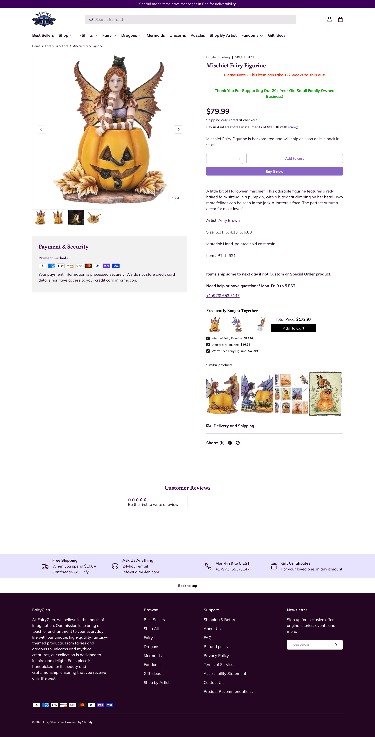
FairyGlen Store (53, 722)
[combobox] (190, 19)
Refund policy (216, 646)
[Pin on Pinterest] (238, 443)
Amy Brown (229, 220)
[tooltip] (223, 393)
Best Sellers (43, 35)
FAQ (208, 637)
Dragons (129, 35)
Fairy (107, 35)
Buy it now (274, 171)
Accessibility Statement (225, 673)
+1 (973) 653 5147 (223, 295)
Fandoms (249, 35)
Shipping (213, 120)
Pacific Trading (218, 57)
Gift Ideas (277, 35)
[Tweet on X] (222, 443)
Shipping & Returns (221, 619)
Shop (63, 35)
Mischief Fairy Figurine (87, 46)
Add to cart (294, 158)
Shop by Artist (157, 682)
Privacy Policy (216, 655)
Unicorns (178, 35)
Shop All (151, 628)
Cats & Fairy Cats (56, 46)
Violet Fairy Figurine (225, 345)
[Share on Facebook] (230, 443)
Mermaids (156, 35)
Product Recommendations (228, 691)
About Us (212, 628)
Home (36, 46)
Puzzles (198, 35)
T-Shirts (85, 35)
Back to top (187, 585)
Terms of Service (218, 664)
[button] (340, 19)
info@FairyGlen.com (140, 571)
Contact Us (214, 682)
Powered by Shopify (79, 722)
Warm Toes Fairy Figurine (229, 351)
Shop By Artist (223, 35)
